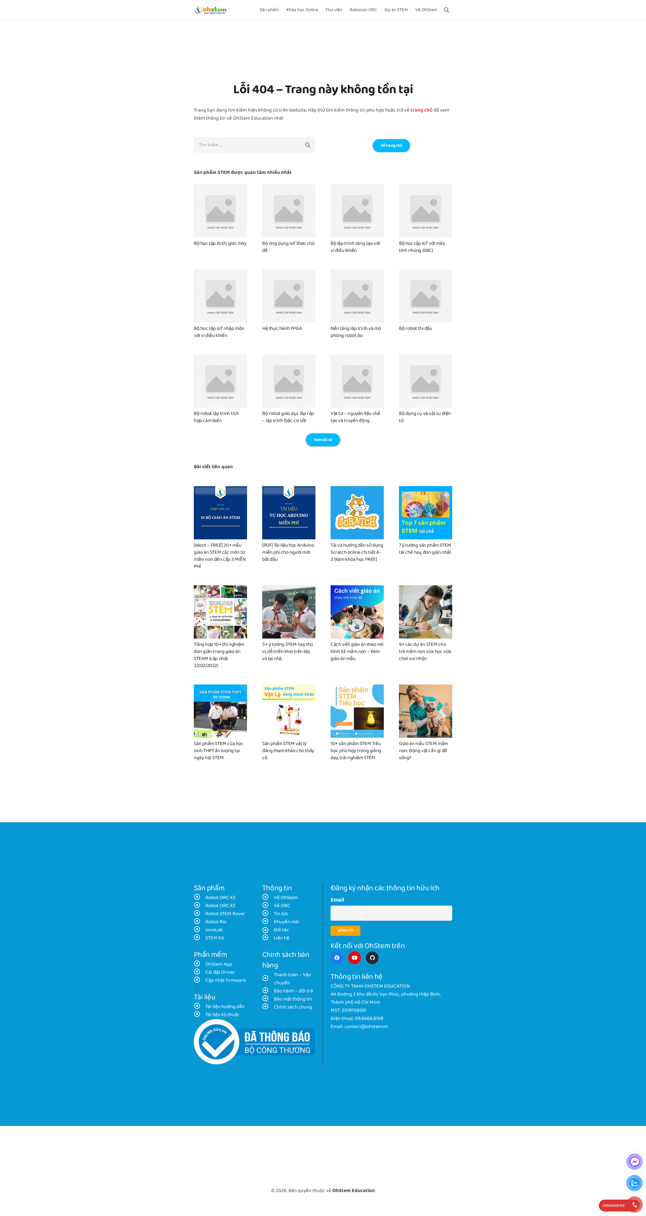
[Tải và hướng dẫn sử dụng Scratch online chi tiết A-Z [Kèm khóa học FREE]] (357, 490)
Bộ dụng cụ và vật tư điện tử (425, 417)
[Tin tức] (268, 914)
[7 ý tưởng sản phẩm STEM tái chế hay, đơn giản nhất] (425, 490)
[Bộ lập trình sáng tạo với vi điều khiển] (357, 188)
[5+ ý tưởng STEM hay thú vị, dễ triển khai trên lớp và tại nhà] (288, 589)
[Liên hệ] (268, 938)
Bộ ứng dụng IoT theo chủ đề (288, 247)
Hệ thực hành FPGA (282, 328)
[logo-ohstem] (210, 10)
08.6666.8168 (369, 1018)
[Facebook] (337, 957)
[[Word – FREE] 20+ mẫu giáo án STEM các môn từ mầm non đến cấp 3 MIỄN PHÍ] (220, 490)
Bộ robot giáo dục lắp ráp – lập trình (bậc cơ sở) (288, 417)
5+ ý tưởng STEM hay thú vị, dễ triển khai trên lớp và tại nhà (287, 651)
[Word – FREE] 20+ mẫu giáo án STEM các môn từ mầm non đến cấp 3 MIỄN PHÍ (220, 556)
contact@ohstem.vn (366, 1026)
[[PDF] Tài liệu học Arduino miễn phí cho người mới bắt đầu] (288, 490)
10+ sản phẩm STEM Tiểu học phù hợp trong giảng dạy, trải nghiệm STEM (356, 750)
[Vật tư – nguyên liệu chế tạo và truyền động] (357, 358)
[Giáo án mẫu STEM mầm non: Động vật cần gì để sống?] (425, 688)
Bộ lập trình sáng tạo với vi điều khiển (355, 247)
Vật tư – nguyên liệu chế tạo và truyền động (355, 417)
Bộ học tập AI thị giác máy (220, 243)
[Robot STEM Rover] (199, 914)
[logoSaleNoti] (254, 1042)
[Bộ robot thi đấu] (425, 273)
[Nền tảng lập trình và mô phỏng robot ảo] (357, 273)
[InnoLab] (199, 930)
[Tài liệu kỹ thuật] (199, 1015)
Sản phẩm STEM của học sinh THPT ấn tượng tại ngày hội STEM (219, 750)
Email (337, 900)
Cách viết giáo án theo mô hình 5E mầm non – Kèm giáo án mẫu (357, 651)
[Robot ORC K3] (199, 898)
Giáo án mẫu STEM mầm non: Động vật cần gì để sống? (423, 750)
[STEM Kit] (199, 938)
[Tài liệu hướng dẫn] (199, 1007)
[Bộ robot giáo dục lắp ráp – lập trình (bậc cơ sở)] (288, 358)
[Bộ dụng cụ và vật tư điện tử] (425, 358)
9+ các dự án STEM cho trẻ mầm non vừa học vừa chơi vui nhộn (425, 651)
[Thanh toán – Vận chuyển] (268, 979)
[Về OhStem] (268, 898)
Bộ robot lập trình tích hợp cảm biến (216, 417)
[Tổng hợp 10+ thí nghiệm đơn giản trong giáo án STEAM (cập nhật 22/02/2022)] (220, 589)
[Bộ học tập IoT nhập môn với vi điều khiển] (220, 273)
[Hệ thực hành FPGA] (288, 273)
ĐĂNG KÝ (345, 931)
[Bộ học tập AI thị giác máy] (220, 188)
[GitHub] (372, 957)
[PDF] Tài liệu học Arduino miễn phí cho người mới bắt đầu (288, 552)
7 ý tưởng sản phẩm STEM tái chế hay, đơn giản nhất (425, 549)
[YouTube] (354, 957)
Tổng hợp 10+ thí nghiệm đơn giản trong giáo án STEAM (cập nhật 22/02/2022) (219, 655)
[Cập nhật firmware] (199, 980)
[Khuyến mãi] (268, 922)
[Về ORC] (268, 906)
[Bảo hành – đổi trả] (268, 991)
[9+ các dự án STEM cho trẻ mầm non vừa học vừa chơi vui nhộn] (425, 589)
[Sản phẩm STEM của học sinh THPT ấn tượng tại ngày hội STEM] (220, 688)
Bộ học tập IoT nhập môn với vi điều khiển (219, 332)
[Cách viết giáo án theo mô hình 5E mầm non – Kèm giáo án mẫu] (357, 589)
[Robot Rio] (199, 922)
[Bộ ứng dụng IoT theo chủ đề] (288, 188)
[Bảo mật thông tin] (268, 999)
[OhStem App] (199, 964)
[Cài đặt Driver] (199, 972)
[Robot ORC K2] (199, 906)
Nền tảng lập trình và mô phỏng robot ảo (356, 332)
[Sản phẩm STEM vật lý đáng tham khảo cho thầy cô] (288, 688)
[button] (446, 10)
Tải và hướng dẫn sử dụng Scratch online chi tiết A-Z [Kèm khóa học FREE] (357, 552)
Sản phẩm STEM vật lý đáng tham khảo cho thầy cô (288, 750)
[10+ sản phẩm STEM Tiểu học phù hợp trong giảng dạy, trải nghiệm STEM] (357, 688)
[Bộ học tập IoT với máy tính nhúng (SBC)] (425, 188)
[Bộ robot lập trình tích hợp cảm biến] (220, 358)
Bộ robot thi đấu (415, 328)
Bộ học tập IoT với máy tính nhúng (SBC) (422, 247)
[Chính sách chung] (268, 1007)
